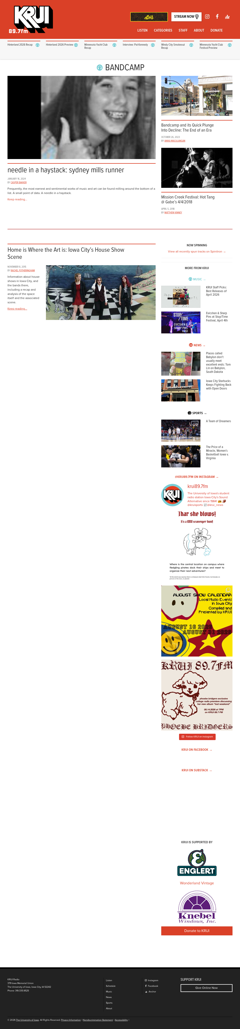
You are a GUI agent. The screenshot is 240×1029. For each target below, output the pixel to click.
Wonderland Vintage (197, 883)
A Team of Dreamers (218, 421)
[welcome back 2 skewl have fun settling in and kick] (196, 621)
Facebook (152, 986)
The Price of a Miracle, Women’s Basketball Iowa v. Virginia (217, 452)
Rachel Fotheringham (23, 270)
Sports (109, 1003)
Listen (142, 30)
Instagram (152, 980)
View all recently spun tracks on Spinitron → (197, 251)
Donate (217, 30)
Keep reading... (17, 199)
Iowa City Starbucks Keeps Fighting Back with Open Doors (218, 385)
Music (109, 991)
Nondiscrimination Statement (98, 1020)
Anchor (152, 991)
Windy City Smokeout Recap (173, 46)
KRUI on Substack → (197, 770)
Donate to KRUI (196, 931)
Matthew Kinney (173, 212)
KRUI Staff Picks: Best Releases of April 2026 (216, 291)
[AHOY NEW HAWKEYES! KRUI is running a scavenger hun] (196, 547)
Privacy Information (71, 1020)
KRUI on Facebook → (197, 750)
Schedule (111, 986)
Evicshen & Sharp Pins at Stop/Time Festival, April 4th (217, 317)
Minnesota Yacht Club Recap (96, 46)
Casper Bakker (19, 182)
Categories (163, 30)
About (199, 30)
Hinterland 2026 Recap (20, 45)
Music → (199, 279)
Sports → (199, 413)
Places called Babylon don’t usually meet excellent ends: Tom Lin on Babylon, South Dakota (218, 362)
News (109, 997)
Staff (183, 30)
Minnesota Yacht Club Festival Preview (211, 46)
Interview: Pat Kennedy (135, 45)
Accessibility (121, 1020)
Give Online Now (206, 988)
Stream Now (184, 16)
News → (200, 345)
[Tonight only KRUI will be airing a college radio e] (196, 695)
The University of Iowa (27, 1020)
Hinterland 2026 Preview (59, 45)
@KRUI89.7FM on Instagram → (197, 477)
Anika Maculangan (174, 141)
